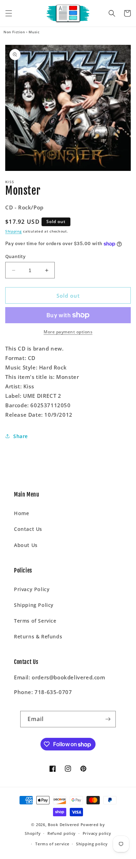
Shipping (13, 231)
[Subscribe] (107, 719)
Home (21, 513)
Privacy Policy (32, 589)
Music (34, 31)
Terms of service (52, 843)
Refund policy (61, 833)
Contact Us (28, 529)
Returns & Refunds (38, 636)
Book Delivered (63, 824)
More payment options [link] (68, 332)
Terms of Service (35, 620)
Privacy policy (97, 833)
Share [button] (20, 436)
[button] (8, 13)
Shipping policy (92, 843)
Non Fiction (14, 31)
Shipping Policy (34, 605)
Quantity (15, 256)
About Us (26, 545)
